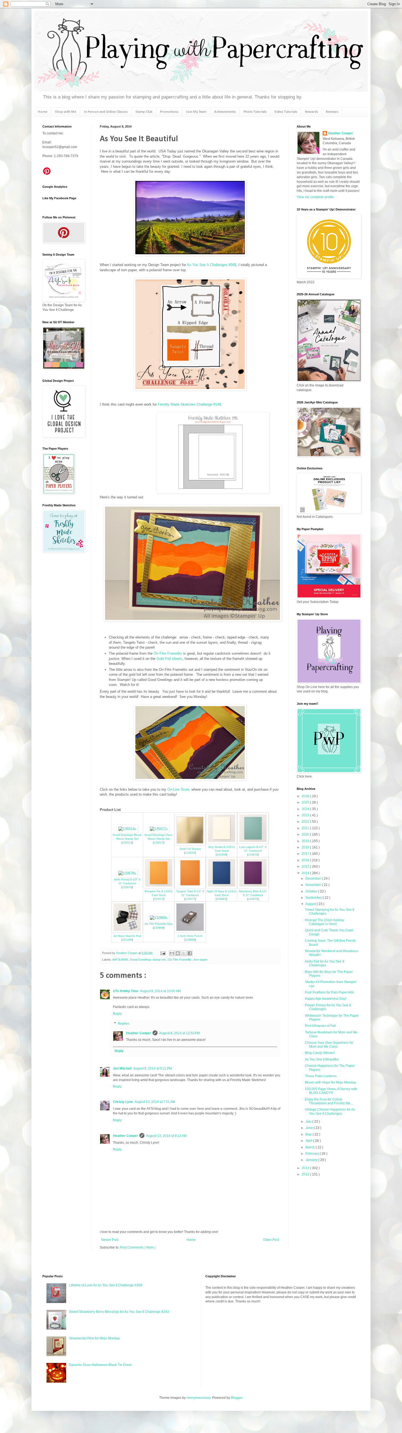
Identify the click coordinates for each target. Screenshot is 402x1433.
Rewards (311, 112)
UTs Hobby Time (125, 991)
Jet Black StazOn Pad (127, 935)
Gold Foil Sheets (190, 848)
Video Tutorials (285, 112)
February (312, 1153)
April (309, 1141)
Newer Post (109, 1240)
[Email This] (171, 953)
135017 (159, 842)
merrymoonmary (199, 1398)
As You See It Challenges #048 (211, 265)
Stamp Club (143, 112)
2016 (306, 860)
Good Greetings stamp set (148, 959)
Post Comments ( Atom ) (138, 1247)
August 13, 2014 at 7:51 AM (155, 1102)
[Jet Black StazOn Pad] (127, 931)
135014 (127, 842)
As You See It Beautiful (322, 1059)
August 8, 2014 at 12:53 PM (179, 1033)
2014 (306, 873)
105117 (159, 898)
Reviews (332, 112)
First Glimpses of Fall (320, 1026)
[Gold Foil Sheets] (190, 844)
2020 (306, 834)
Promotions (169, 112)
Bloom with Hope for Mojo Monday (330, 1082)
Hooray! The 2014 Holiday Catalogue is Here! (324, 922)
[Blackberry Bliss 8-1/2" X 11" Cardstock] (253, 887)
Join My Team (196, 112)
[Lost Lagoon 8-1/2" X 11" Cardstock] (253, 842)
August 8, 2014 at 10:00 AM (160, 991)
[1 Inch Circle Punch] (190, 931)
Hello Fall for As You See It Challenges (324, 963)
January (311, 1160)
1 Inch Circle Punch (190, 935)
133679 (253, 854)
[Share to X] (184, 953)
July (308, 1121)
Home (42, 112)
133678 (127, 887)
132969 (159, 927)
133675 (253, 898)
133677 (190, 898)
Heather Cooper (127, 953)
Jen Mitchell (122, 1068)
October (311, 891)
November (313, 885)
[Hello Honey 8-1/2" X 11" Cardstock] (127, 873)
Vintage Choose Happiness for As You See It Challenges (330, 1111)
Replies (123, 1023)
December (313, 878)
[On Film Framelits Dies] (158, 918)
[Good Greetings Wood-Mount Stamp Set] (127, 829)
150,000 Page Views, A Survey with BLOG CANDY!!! (331, 1091)
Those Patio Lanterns (321, 1076)
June (309, 1128)
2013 (306, 1168)
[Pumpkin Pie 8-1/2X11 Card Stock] (158, 887)
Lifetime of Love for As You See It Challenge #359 (105, 1285)
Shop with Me (65, 112)
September (314, 898)
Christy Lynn (123, 1102)
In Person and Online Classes (106, 112)
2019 (306, 841)
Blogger (236, 1398)
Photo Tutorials (255, 112)
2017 (306, 854)
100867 (221, 898)
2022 (306, 822)
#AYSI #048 (120, 959)
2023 (306, 815)
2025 (306, 802)
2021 (306, 828)
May (309, 1134)
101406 (127, 939)
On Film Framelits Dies (159, 923)
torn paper (201, 959)
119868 (190, 939)
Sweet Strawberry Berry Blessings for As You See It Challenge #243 (119, 1312)
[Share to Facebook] (190, 953)
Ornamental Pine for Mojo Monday (94, 1338)
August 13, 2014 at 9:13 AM (166, 1136)
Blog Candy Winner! (320, 1053)
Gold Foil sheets (169, 659)
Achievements (225, 112)
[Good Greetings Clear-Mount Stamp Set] (158, 829)
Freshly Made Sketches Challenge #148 (189, 404)
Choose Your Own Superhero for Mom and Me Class (329, 1044)
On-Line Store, (178, 789)
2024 (306, 809)
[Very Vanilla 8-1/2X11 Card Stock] (221, 842)
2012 (306, 1174)
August (311, 904)
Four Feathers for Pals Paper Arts (329, 992)
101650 (221, 854)
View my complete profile (315, 197)
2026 (306, 796)
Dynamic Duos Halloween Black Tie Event (100, 1365)
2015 (306, 866)
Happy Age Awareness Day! (325, 999)
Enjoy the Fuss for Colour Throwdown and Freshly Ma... (329, 1101)
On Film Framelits (168, 653)
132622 (190, 852)
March (310, 1147)
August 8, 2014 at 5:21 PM (152, 1068)
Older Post (271, 1240)
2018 (306, 847)
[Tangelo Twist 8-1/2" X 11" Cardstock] (190, 887)
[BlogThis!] (177, 953)
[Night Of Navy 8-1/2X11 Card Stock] (221, 887)
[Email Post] (162, 953)
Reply (117, 1014)
